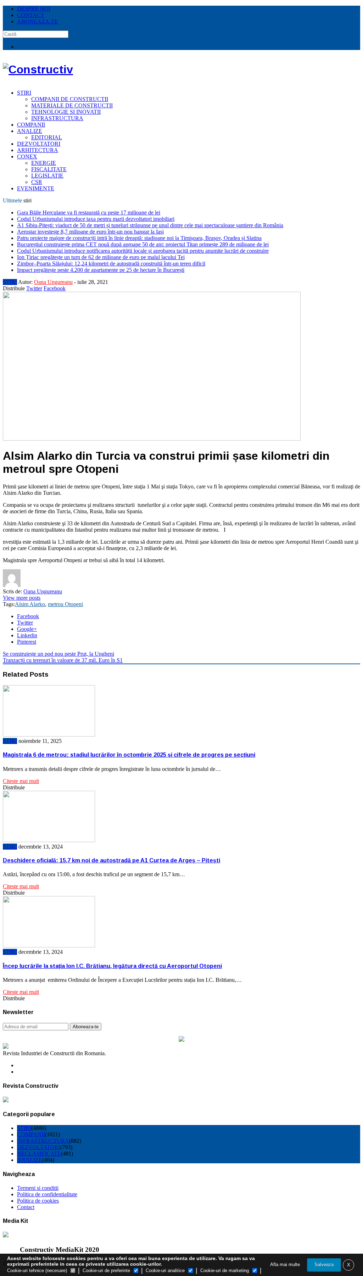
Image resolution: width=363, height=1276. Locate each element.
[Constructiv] (38, 69)
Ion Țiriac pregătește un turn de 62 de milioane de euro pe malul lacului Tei (101, 257)
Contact (25, 1207)
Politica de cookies (38, 1201)
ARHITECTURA (37, 150)
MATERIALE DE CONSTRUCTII (72, 105)
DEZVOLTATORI (38, 144)
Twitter (34, 288)
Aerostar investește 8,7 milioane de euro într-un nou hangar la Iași (90, 232)
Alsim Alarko (30, 604)
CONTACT (30, 15)
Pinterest (26, 642)
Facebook (55, 288)
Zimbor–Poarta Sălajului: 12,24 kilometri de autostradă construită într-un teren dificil (111, 264)
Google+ (27, 629)
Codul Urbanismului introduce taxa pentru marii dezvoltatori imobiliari (95, 219)
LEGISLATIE (47, 176)
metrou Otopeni (65, 604)
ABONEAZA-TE (37, 21)
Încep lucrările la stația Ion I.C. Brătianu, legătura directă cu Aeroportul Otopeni (112, 966)
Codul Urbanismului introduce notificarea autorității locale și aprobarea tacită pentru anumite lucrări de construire (143, 251)
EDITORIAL (46, 137)
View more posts (21, 598)
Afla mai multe (285, 1264)
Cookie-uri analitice (165, 1270)
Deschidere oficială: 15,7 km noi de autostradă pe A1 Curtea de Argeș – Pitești (111, 860)
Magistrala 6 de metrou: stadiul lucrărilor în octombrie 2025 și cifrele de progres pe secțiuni (129, 755)
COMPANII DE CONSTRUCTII (69, 99)
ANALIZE (29, 131)
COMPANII (31, 125)
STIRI (24, 93)
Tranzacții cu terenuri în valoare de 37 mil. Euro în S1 (63, 660)
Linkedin (27, 635)
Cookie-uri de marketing (224, 1270)
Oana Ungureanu (53, 282)
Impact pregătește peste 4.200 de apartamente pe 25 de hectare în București (100, 270)
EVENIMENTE (35, 188)
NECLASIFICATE (39, 1154)
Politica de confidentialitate (47, 1194)
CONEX (27, 156)
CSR (36, 182)
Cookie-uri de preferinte (106, 1270)
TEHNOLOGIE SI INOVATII (66, 112)
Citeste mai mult (21, 781)
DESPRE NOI (33, 9)
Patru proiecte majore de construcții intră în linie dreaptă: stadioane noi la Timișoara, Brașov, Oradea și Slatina (139, 238)
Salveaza (324, 1264)
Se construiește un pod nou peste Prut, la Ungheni (58, 654)
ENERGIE (43, 163)
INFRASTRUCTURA (57, 118)
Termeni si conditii (37, 1188)
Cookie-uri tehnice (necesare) (37, 1270)
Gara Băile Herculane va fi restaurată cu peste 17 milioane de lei (88, 212)
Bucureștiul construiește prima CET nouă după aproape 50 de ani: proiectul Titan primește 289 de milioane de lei (143, 244)
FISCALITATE (49, 169)
